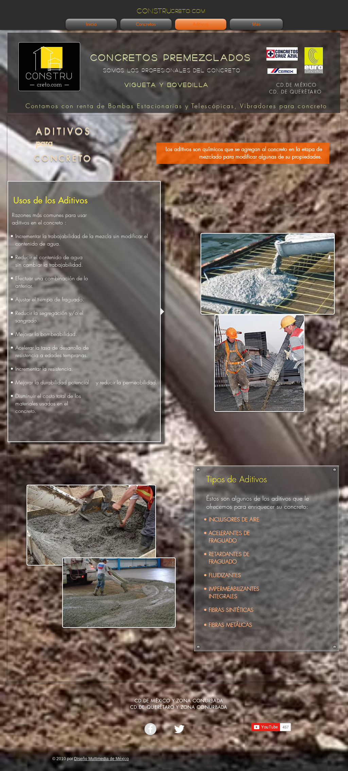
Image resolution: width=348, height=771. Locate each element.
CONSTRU (154, 10)
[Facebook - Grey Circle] (150, 729)
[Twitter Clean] (179, 729)
